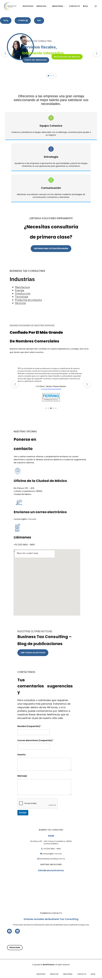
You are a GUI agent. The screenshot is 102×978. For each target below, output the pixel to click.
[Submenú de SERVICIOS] (47, 6)
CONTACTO (81, 974)
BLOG (93, 974)
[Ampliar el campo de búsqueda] (95, 6)
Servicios (20, 302)
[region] (51, 53)
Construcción (23, 293)
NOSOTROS (41, 974)
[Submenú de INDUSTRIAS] (64, 6)
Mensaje (22, 776)
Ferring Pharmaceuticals (51, 389)
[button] (5, 53)
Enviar (22, 812)
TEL (5, 20)
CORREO (22, 20)
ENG (39, 20)
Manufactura (22, 287)
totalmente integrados (43, 53)
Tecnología (21, 296)
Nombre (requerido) (29, 726)
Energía (19, 290)
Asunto (21, 754)
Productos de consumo (28, 299)
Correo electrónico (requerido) (35, 740)
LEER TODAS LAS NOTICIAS (33, 652)
